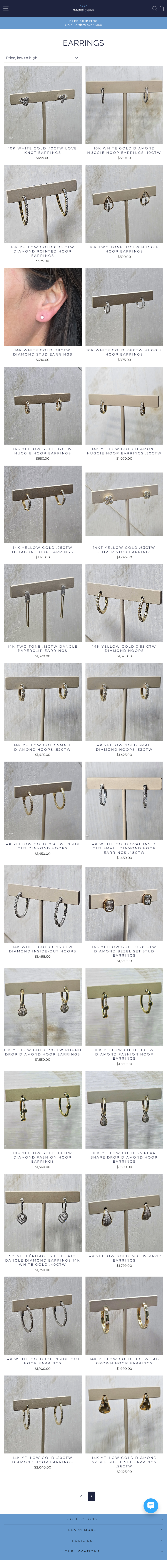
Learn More (82, 1529)
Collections (82, 1519)
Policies (82, 1540)
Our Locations (82, 1551)
